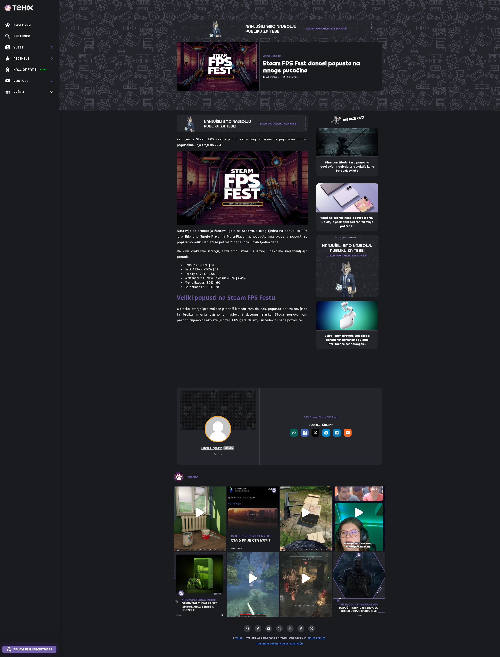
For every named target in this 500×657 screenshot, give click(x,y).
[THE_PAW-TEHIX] (347, 266)
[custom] (257, 628)
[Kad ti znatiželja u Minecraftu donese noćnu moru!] (253, 578)
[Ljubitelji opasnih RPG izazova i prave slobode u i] (359, 578)
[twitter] (311, 628)
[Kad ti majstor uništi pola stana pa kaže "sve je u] (200, 512)
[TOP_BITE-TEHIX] (242, 123)
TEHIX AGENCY (316, 638)
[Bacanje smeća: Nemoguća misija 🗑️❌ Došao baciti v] (306, 512)
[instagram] (247, 628)
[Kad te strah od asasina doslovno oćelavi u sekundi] (306, 578)
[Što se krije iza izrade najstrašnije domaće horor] (359, 512)
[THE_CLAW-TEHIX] (279, 28)
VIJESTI (267, 56)
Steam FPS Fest (328, 417)
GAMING (276, 56)
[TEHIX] (18, 8)
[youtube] (268, 628)
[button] (29, 47)
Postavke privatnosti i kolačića (279, 643)
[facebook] (300, 628)
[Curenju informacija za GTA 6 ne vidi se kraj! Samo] (253, 512)
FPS (306, 417)
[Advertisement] (242, 355)
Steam (313, 417)
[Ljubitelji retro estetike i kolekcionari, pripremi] (200, 578)
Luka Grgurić (217, 448)
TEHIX (239, 638)
